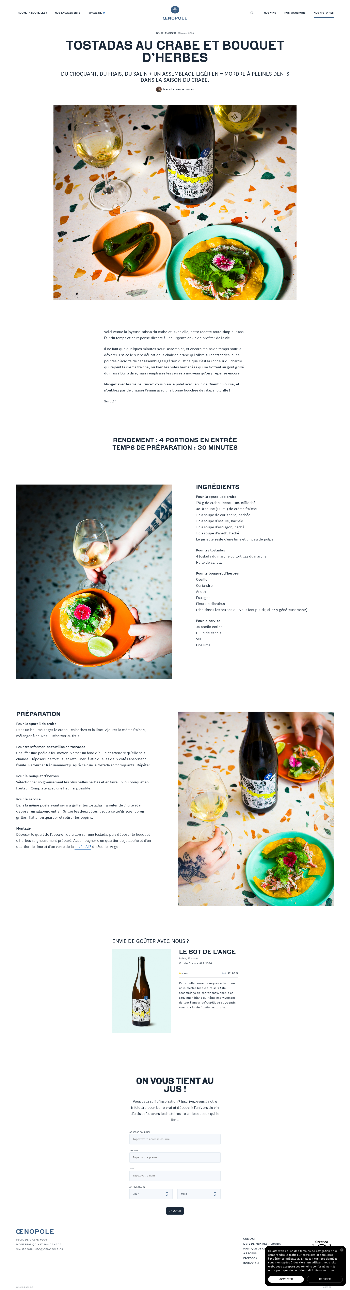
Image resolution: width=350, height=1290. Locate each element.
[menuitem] (31, 13)
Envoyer (175, 1211)
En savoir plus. (325, 1270)
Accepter (286, 1279)
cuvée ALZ (83, 847)
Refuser (325, 1279)
